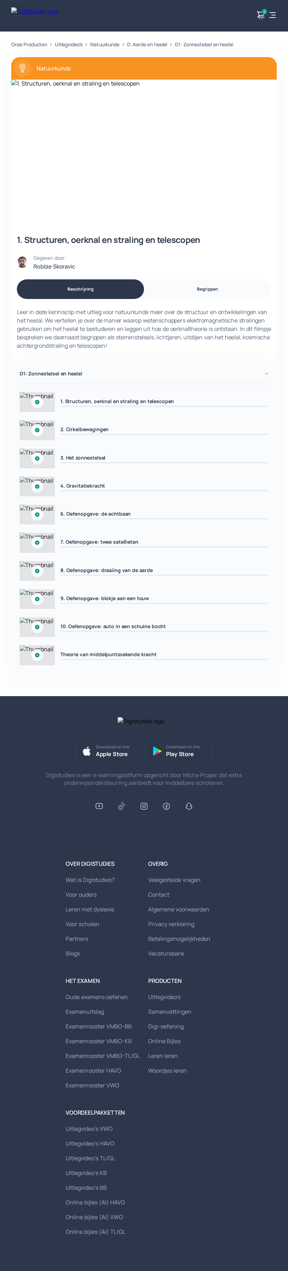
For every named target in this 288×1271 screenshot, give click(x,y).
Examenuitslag (85, 1011)
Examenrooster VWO (92, 1085)
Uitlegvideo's (69, 44)
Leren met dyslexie (90, 909)
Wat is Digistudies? (90, 880)
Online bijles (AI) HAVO (95, 1202)
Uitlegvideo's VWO (89, 1129)
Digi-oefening (166, 1026)
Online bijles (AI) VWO (94, 1217)
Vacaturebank (166, 953)
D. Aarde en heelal (147, 44)
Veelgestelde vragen (174, 880)
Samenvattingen (169, 1011)
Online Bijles (164, 1041)
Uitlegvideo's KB (86, 1173)
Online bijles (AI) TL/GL (95, 1232)
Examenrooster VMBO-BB (99, 1026)
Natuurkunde (104, 44)
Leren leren (163, 1056)
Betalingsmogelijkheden (179, 939)
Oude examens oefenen (97, 997)
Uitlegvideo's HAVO (90, 1143)
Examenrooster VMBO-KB (99, 1041)
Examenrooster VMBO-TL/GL (103, 1056)
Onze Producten (29, 44)
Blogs (73, 953)
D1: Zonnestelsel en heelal (204, 44)
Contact (158, 894)
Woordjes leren (167, 1070)
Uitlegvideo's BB (86, 1187)
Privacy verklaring (171, 924)
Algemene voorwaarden (178, 909)
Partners (77, 939)
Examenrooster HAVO (93, 1070)
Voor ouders (81, 894)
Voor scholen (82, 924)
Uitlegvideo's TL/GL (90, 1158)
